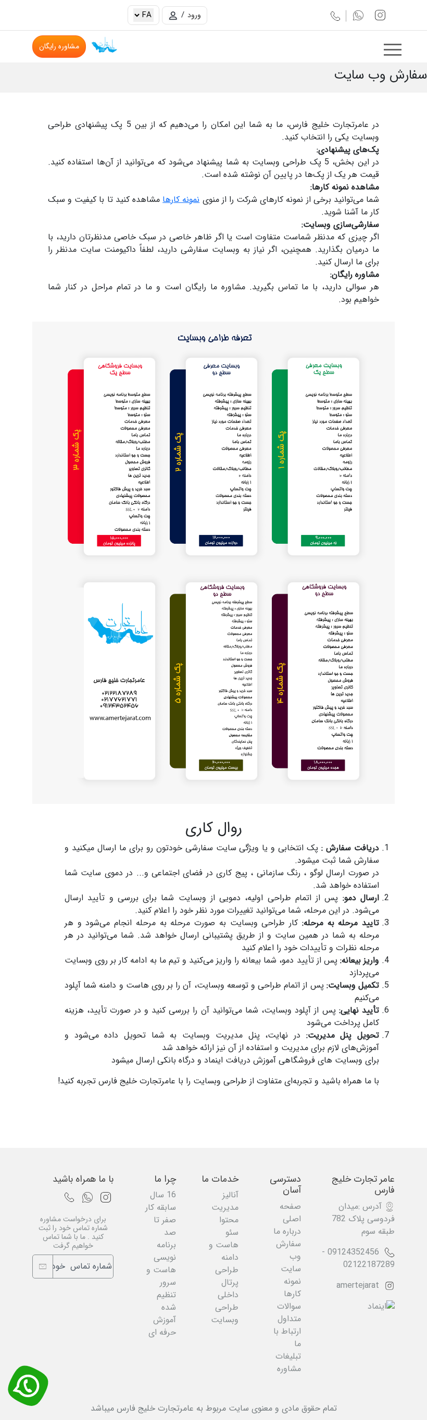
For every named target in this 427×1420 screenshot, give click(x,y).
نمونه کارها (180, 199)
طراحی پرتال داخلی (226, 1282)
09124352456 (353, 1252)
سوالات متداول (289, 1312)
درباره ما (287, 1231)
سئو (231, 1232)
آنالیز (230, 1194)
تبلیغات (288, 1356)
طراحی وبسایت (224, 1313)
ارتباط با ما (287, 1337)
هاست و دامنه (223, 1251)
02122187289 (369, 1264)
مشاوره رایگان (59, 46)
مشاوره (289, 1368)
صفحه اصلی (290, 1212)
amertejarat (357, 1285)
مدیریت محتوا (224, 1213)
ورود (194, 15)
